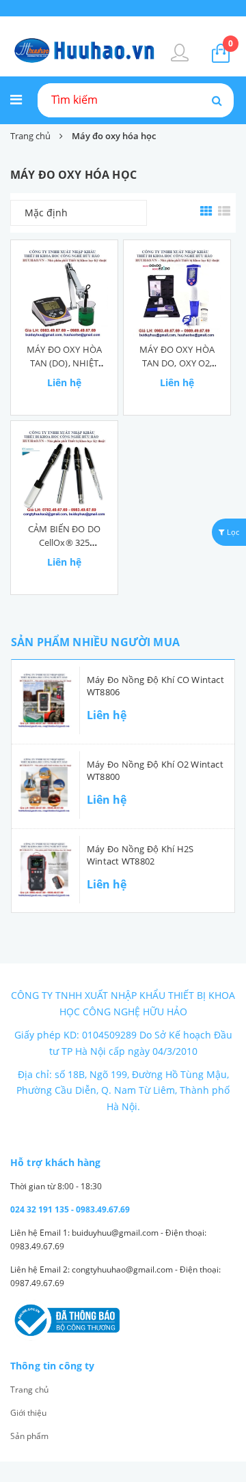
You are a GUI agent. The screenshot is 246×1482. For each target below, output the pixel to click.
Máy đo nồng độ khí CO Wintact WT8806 (155, 685)
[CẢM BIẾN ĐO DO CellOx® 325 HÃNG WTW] (64, 473)
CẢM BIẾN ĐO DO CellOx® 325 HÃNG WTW (64, 542)
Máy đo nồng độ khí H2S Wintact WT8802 (140, 855)
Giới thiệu (28, 1413)
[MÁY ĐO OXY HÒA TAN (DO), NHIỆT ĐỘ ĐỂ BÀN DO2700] (64, 293)
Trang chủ (29, 1389)
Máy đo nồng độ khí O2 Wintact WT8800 (155, 770)
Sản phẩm (29, 1436)
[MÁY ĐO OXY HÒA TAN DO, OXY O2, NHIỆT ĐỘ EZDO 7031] (177, 293)
